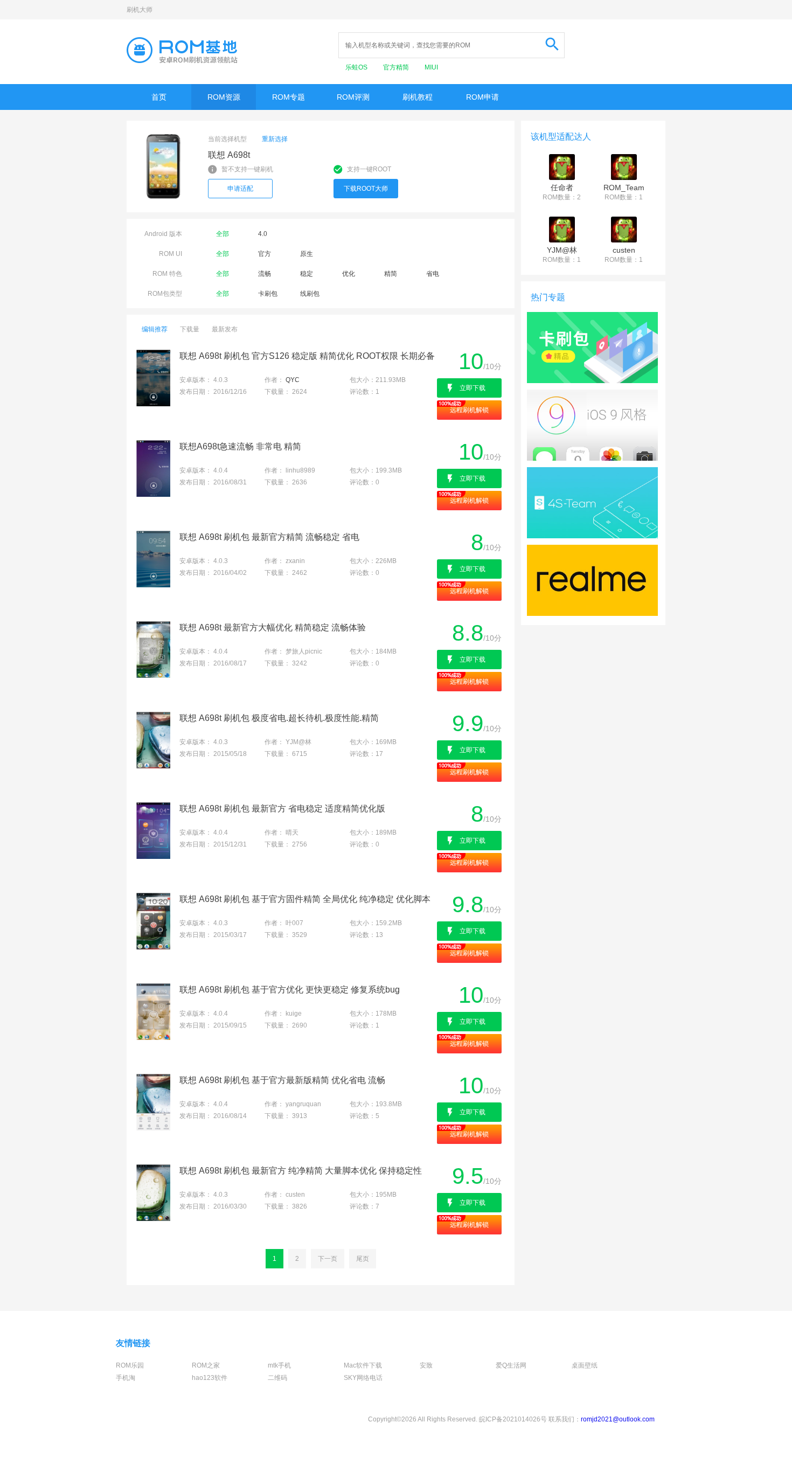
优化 (348, 273)
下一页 (327, 1258)
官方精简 (397, 67)
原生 (306, 254)
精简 (390, 273)
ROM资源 (223, 97)
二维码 (277, 1378)
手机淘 (125, 1378)
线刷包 (309, 293)
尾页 (362, 1258)
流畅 (264, 273)
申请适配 (240, 188)
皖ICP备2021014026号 (513, 1419)
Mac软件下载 (363, 1365)
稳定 (306, 273)
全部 (222, 234)
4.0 (262, 234)
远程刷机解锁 (469, 410)
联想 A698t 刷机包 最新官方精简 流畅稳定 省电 (269, 537)
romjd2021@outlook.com (618, 1419)
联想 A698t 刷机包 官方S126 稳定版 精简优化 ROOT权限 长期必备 (307, 355)
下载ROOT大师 (366, 188)
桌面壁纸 (585, 1365)
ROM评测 (353, 97)
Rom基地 (182, 50)
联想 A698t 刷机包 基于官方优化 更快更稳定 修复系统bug (289, 989)
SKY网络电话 (363, 1378)
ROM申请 (482, 97)
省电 (432, 273)
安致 (426, 1365)
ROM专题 (288, 97)
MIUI (431, 67)
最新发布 (225, 329)
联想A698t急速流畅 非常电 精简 (240, 446)
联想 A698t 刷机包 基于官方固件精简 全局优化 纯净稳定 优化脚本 (304, 899)
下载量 (189, 329)
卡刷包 (267, 293)
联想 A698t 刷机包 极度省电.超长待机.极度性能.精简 (279, 718)
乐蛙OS (357, 67)
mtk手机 (279, 1365)
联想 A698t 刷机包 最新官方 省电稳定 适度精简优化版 (282, 808)
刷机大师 (139, 9)
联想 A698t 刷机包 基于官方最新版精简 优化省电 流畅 (282, 1080)
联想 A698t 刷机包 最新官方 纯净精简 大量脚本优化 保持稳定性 (300, 1170)
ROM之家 (206, 1365)
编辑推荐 (155, 329)
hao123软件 (209, 1378)
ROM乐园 (130, 1365)
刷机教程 (417, 97)
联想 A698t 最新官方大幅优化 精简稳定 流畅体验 (272, 627)
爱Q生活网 (511, 1365)
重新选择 (275, 139)
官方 (264, 254)
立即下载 (472, 388)
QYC (293, 380)
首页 (158, 97)
